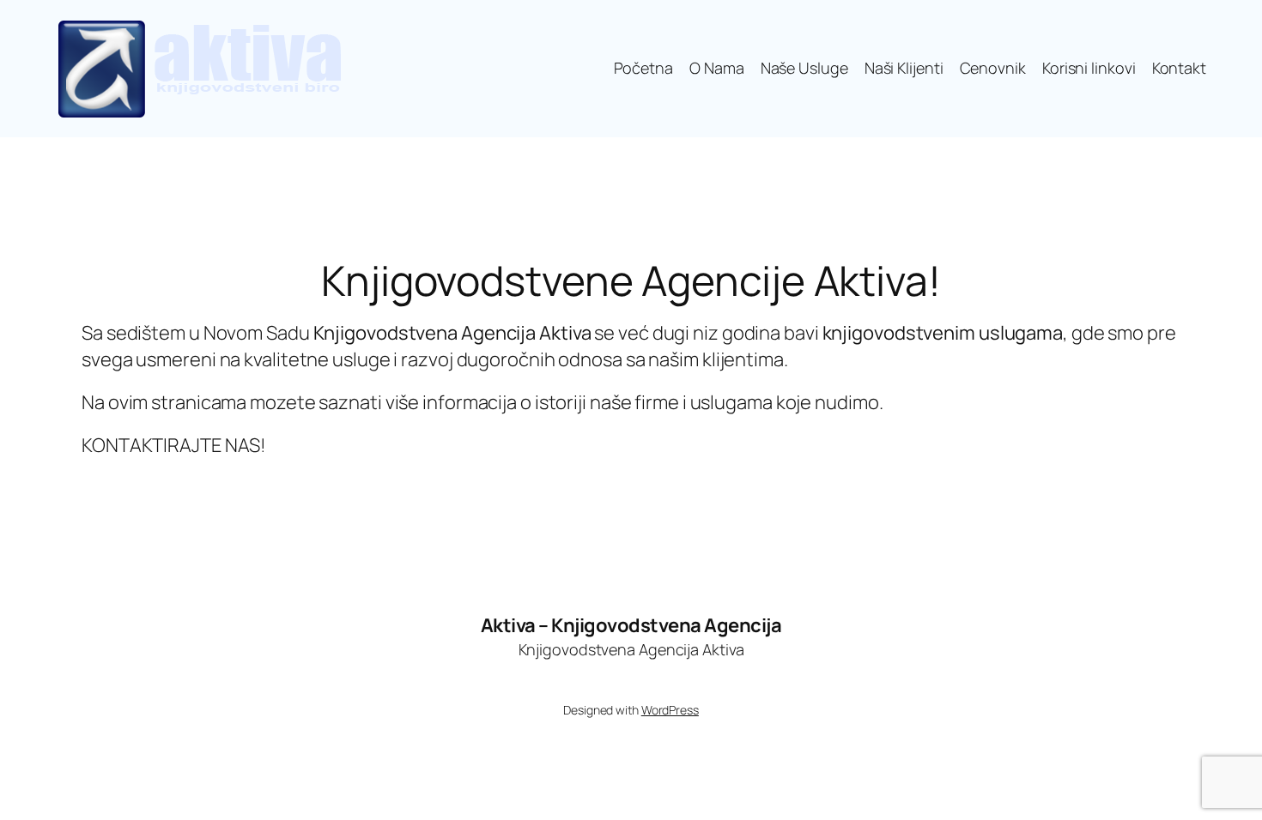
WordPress (670, 710)
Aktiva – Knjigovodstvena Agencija (631, 625)
